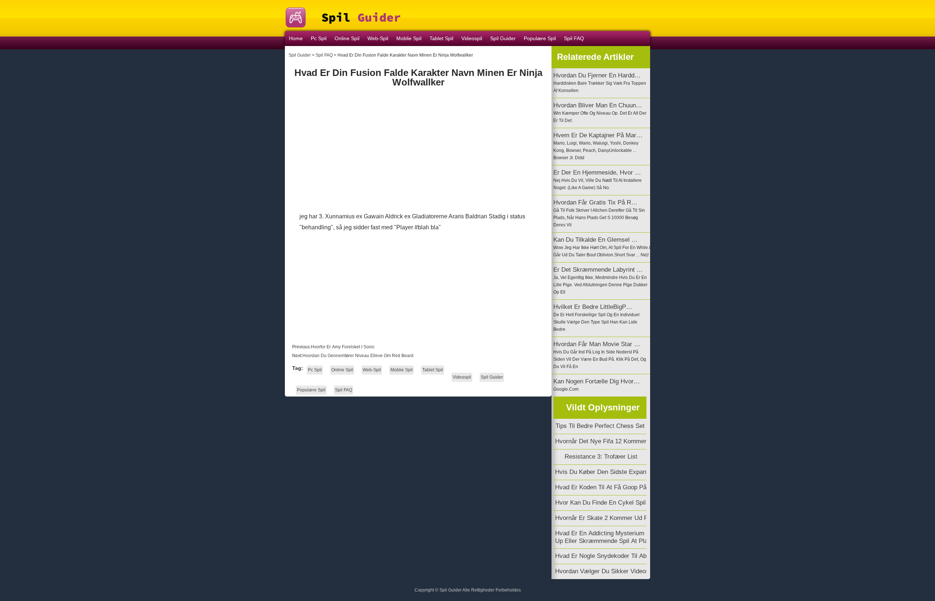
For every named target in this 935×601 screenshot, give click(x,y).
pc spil (319, 38)
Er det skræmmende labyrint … (598, 269)
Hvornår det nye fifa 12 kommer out (606, 441)
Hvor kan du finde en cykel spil (601, 502)
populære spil (540, 38)
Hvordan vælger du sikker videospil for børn (619, 571)
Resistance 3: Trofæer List (601, 456)
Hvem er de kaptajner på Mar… (597, 135)
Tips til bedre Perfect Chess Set (601, 425)
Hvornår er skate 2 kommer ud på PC (609, 517)
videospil (471, 38)
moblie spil (408, 38)
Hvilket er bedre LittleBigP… (592, 306)
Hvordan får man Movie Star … (596, 344)
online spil (347, 38)
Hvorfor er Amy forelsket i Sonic (343, 346)
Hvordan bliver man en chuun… (597, 105)
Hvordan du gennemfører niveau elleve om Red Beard (358, 355)
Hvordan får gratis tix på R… (595, 202)
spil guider (503, 38)
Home (296, 38)
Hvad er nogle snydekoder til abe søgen (613, 555)
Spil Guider (300, 55)
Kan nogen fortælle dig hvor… (596, 381)
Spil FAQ (574, 38)
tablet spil (441, 38)
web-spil (377, 38)
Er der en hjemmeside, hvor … (597, 172)
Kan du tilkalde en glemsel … (595, 239)
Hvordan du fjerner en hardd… (597, 75)
